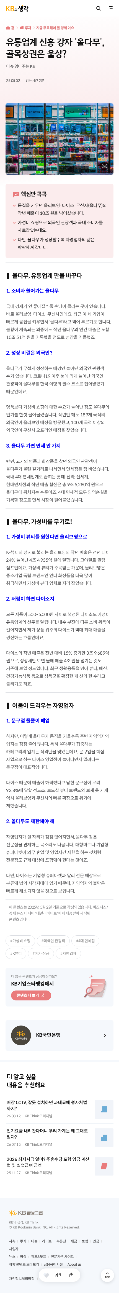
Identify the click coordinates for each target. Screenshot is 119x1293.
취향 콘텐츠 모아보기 (24, 1264)
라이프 (47, 1241)
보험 (85, 1241)
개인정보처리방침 (21, 1278)
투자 (28, 28)
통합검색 (99, 8)
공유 (71, 1275)
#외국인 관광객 (53, 940)
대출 (34, 1241)
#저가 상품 (41, 953)
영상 (23, 1256)
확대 (104, 166)
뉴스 (12, 1256)
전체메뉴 (111, 8)
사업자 (14, 1249)
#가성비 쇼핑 (20, 940)
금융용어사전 (53, 1264)
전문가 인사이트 (62, 1256)
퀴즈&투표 (38, 1256)
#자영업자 (68, 953)
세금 (74, 1241)
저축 (12, 1241)
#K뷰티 (16, 953)
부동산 (61, 1241)
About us (74, 1264)
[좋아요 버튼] (46, 1275)
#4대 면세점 (85, 940)
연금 (96, 1241)
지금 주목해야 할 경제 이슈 (55, 28)
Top (107, 1275)
